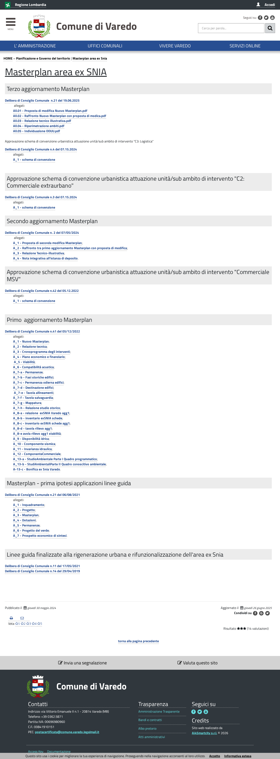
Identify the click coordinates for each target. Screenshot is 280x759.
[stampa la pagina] (13, 618)
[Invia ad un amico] (24, 618)
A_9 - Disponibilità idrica (31, 438)
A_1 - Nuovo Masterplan (31, 341)
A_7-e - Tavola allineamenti (33, 392)
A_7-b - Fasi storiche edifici (33, 377)
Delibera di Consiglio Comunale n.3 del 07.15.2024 (41, 197)
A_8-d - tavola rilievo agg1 (32, 428)
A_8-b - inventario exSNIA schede (37, 418)
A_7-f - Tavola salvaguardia (33, 397)
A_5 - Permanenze (26, 525)
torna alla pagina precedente (138, 641)
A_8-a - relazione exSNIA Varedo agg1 (41, 412)
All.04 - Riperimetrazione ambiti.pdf (38, 125)
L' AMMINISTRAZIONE (35, 45)
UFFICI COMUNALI (105, 45)
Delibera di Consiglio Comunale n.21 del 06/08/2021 (42, 494)
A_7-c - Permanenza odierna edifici (38, 382)
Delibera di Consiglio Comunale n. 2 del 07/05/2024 (42, 232)
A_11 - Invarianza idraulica (32, 448)
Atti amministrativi (151, 737)
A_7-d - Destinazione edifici (33, 387)
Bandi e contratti (150, 720)
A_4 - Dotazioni (24, 520)
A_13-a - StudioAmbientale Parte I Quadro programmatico (55, 458)
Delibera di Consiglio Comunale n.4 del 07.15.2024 (41, 149)
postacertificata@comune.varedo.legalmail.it (67, 731)
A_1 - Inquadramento (28, 504)
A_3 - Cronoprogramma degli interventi (41, 351)
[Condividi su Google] (261, 613)
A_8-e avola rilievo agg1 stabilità (37, 433)
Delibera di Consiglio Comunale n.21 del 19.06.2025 (42, 100)
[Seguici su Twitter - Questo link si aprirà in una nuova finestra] (266, 17)
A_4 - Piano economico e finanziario (39, 356)
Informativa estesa (237, 755)
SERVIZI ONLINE (245, 45)
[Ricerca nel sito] (270, 28)
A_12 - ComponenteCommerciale (36, 453)
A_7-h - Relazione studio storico (36, 407)
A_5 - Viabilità (24, 361)
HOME (8, 58)
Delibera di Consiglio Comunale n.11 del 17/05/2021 (42, 565)
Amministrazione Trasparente (159, 711)
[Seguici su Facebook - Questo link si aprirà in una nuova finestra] (260, 17)
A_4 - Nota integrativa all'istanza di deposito (45, 258)
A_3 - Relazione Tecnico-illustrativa (38, 253)
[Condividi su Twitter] (267, 613)
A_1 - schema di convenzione (34, 159)
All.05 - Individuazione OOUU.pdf (36, 130)
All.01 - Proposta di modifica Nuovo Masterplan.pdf (50, 110)
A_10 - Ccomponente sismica (34, 443)
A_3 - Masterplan (26, 514)
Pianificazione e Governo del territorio (43, 58)
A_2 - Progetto (24, 509)
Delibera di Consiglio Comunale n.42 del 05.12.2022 (42, 290)
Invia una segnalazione (85, 662)
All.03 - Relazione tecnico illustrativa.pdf (42, 120)
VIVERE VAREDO (175, 45)
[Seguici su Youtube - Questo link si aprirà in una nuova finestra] (272, 17)
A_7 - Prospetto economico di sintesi (40, 535)
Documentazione (59, 751)
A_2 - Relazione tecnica (30, 346)
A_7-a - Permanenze (28, 372)
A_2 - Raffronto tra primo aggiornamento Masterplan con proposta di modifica (70, 247)
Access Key (35, 751)
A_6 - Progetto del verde (31, 530)
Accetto (214, 755)
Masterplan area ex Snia (90, 58)
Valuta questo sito (200, 662)
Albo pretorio (147, 728)
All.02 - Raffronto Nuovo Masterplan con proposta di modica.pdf (59, 115)
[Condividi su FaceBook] (255, 613)
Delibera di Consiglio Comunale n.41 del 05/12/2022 (42, 331)
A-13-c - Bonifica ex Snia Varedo (36, 469)
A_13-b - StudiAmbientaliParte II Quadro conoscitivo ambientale (59, 464)
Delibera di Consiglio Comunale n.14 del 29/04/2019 (42, 571)
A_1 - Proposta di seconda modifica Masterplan (47, 242)
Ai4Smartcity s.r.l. (204, 732)
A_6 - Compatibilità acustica (33, 367)
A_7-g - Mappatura (27, 402)
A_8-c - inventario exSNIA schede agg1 (41, 423)
